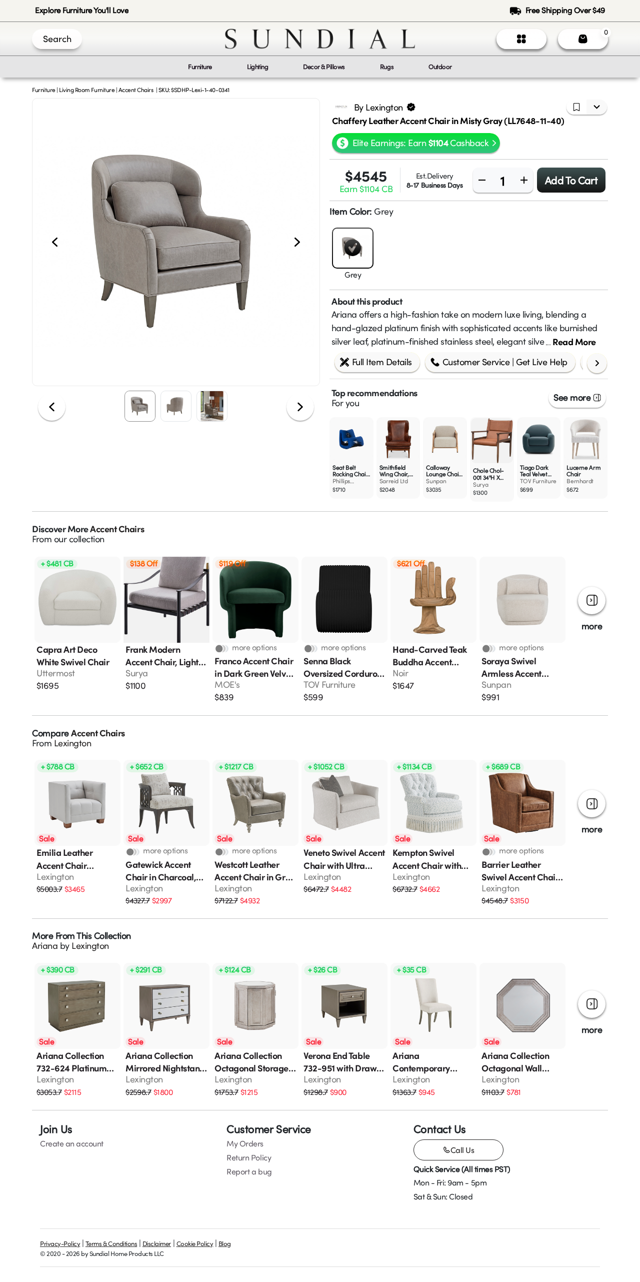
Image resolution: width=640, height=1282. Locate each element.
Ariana (45, 945)
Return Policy (248, 1157)
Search (57, 39)
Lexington (73, 743)
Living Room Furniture (86, 90)
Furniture (44, 90)
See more (572, 397)
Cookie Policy (195, 1243)
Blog (224, 1243)
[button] (176, 242)
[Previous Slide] (54, 242)
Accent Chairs (136, 90)
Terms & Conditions (111, 1243)
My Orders (245, 1143)
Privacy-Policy (60, 1243)
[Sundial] (320, 39)
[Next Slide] (297, 242)
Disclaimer (156, 1243)
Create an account (72, 1143)
